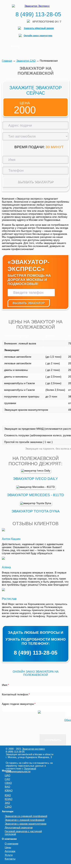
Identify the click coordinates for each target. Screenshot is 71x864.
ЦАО (7, 775)
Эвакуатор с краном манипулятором (25, 823)
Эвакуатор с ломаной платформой (24, 820)
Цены (8, 847)
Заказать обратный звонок (39, 28)
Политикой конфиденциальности (21, 770)
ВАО (7, 786)
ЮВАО (8, 790)
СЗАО (8, 806)
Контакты (10, 858)
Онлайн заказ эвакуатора (38, 35)
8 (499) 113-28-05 (38, 14)
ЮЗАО (8, 799)
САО (7, 779)
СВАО (8, 783)
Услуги (8, 855)
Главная (7, 60)
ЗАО (7, 802)
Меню (15, 46)
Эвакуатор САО (26, 60)
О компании (11, 843)
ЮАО (8, 795)
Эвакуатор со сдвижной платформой (26, 816)
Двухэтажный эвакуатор (19, 827)
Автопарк (10, 851)
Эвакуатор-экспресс (33, 748)
